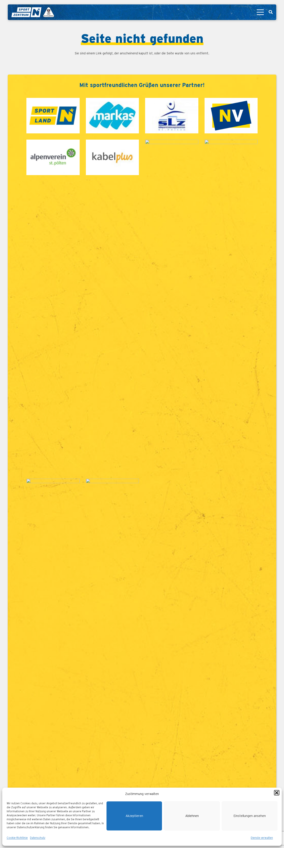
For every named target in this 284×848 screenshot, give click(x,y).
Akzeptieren (134, 816)
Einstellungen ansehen (249, 816)
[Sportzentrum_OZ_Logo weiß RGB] (32, 12)
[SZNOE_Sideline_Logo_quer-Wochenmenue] (15, 672)
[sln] (53, 115)
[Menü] (260, 12)
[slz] (171, 115)
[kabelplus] (112, 306)
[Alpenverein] (53, 306)
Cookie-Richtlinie (17, 837)
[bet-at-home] (53, 645)
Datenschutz (37, 837)
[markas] (112, 115)
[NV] (231, 115)
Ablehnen (192, 816)
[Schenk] (112, 645)
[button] (276, 792)
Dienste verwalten (262, 837)
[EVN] (171, 306)
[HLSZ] (231, 306)
